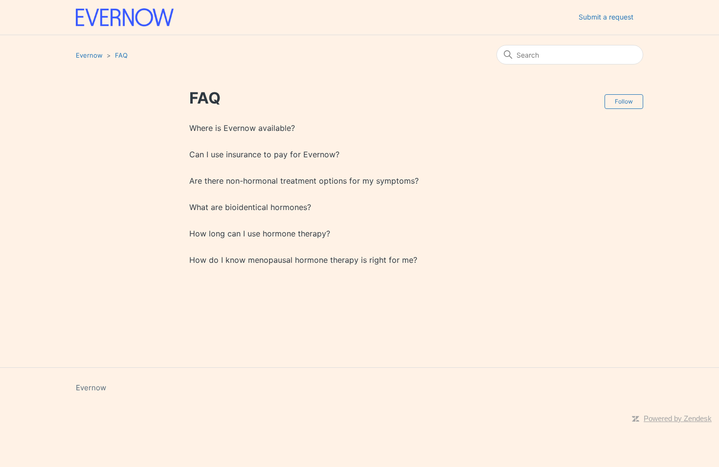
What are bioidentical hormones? (250, 207)
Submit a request (606, 17)
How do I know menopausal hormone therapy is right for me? (303, 260)
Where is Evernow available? (242, 128)
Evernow (89, 55)
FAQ (121, 55)
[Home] (125, 17)
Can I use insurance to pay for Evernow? (264, 154)
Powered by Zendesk (678, 418)
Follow (624, 101)
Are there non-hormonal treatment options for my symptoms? (304, 181)
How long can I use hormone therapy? (259, 233)
